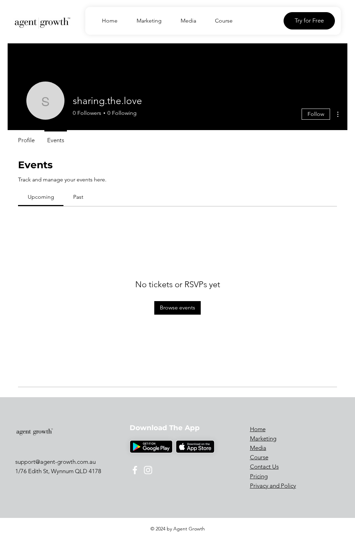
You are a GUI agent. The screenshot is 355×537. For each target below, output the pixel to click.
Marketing (263, 438)
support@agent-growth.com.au (55, 461)
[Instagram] (148, 470)
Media (258, 447)
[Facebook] (134, 470)
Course (259, 457)
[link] (41, 197)
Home (258, 429)
